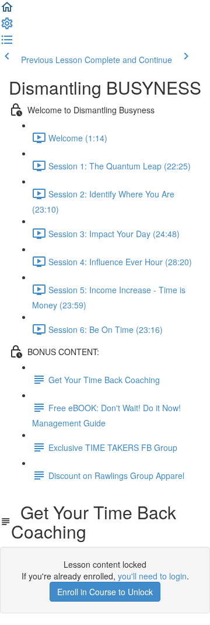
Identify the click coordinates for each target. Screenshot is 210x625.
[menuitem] (7, 27)
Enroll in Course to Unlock (105, 592)
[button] (7, 10)
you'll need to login (152, 576)
